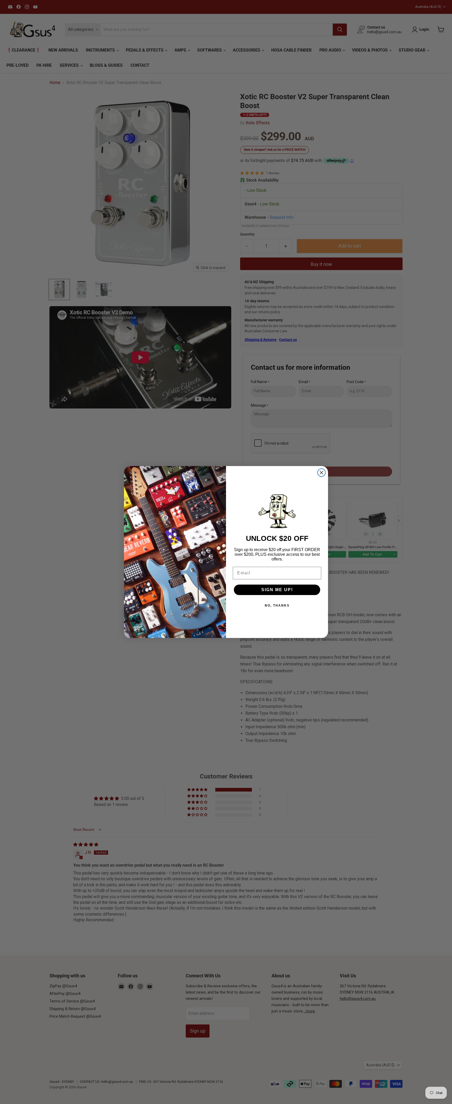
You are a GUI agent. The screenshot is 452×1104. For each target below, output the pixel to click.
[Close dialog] (321, 473)
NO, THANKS (277, 605)
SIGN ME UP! (277, 589)
